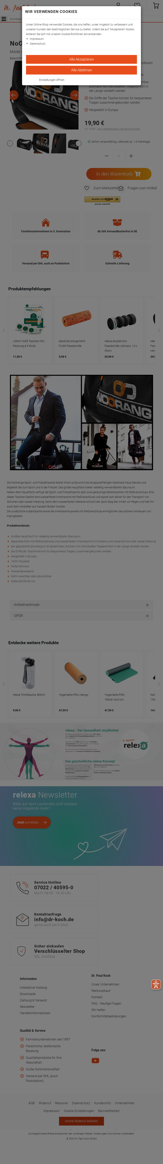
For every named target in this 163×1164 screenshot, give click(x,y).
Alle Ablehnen (81, 70)
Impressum (37, 38)
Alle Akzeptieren (81, 59)
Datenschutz (38, 43)
